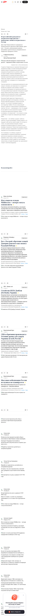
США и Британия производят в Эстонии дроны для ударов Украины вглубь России (13, 336)
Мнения (3, 29)
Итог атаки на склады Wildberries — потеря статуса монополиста (13, 202)
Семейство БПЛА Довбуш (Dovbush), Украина (11, 292)
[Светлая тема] (13, 2)
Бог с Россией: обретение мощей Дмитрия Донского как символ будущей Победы (14, 243)
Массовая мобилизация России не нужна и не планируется (14, 381)
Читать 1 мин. (24, 214)
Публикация (18, 2)
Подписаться (24, 55)
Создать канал (21, 2)
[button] (15, 2)
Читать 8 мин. (24, 307)
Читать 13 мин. (24, 263)
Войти (25, 2)
